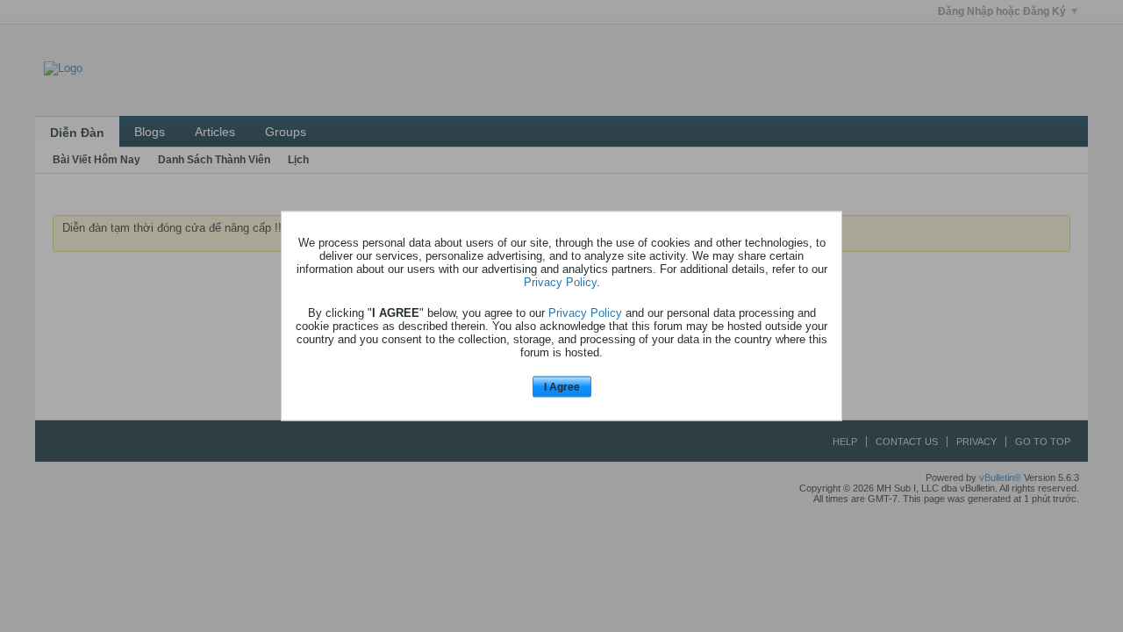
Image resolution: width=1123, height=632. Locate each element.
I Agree (562, 386)
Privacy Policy (560, 281)
